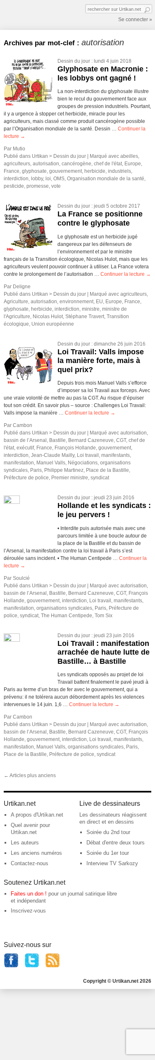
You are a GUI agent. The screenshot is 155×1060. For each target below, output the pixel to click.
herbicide (94, 171)
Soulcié (21, 578)
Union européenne (52, 324)
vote (56, 186)
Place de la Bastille (107, 470)
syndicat (100, 478)
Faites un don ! (29, 894)
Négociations (83, 463)
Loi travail (88, 455)
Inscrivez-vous (28, 911)
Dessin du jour (73, 61)
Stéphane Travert (84, 316)
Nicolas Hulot (48, 316)
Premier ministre (69, 478)
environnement (76, 301)
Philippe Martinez (63, 470)
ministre (91, 309)
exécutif (25, 448)
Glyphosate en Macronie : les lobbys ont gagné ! (102, 73)
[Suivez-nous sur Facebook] (11, 966)
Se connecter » (135, 19)
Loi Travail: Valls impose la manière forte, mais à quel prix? (100, 361)
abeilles (129, 156)
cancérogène (76, 164)
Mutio (19, 149)
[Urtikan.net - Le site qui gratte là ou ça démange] (34, 14)
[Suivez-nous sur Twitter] (31, 966)
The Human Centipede (66, 615)
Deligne (22, 287)
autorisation (46, 164)
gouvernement (65, 171)
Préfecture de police (26, 478)
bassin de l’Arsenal (25, 440)
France (11, 171)
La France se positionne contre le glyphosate (100, 218)
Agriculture (16, 301)
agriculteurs (17, 164)
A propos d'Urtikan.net (37, 815)
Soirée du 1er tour (107, 853)
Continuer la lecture (125, 274)
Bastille (57, 440)
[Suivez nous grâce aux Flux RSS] (52, 966)
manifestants (115, 455)
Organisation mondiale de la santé (105, 179)
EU (99, 301)
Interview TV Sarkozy (112, 863)
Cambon (22, 425)
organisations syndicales (64, 608)
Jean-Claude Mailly (52, 455)
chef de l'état (108, 164)
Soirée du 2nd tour (108, 832)
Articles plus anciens (30, 775)
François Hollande (75, 448)
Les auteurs (25, 842)
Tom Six (103, 615)
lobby (37, 179)
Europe (132, 164)
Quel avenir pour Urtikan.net (30, 828)
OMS (58, 179)
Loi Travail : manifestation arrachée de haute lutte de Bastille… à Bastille (103, 652)
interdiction (16, 179)
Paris (36, 470)
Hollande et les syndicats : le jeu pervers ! (104, 510)
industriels (119, 171)
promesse (37, 186)
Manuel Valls (50, 463)
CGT (121, 440)
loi (48, 179)
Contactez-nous (29, 863)
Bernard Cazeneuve (91, 440)
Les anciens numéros (36, 853)
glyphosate (34, 171)
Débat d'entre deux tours (115, 842)
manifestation (19, 463)
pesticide (14, 186)
